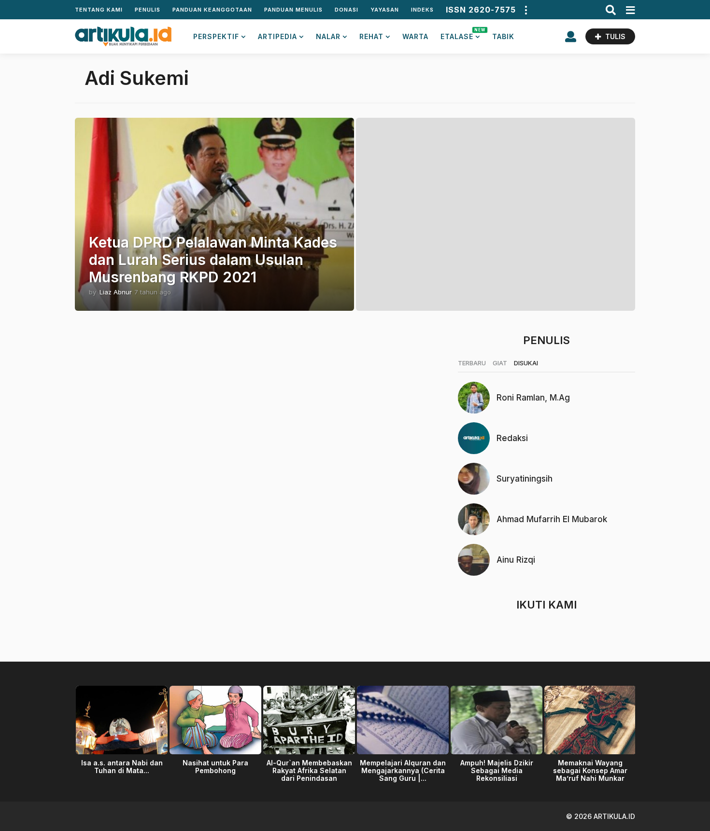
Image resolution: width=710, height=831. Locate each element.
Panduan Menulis (293, 9)
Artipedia (277, 36)
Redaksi (512, 438)
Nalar (328, 36)
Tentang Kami (99, 9)
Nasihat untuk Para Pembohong (215, 767)
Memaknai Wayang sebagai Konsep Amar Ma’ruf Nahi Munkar (590, 770)
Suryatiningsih (525, 479)
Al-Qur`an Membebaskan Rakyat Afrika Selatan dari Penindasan (309, 770)
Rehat (371, 36)
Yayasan (384, 9)
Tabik (503, 36)
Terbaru (472, 363)
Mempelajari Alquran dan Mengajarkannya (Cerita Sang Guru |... (403, 770)
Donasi (346, 9)
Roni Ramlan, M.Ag (533, 397)
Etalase (460, 34)
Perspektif (216, 36)
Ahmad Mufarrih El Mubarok (552, 519)
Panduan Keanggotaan (212, 9)
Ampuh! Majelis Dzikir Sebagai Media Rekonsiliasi (496, 770)
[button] (525, 9)
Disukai (526, 363)
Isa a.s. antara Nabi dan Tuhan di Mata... (122, 767)
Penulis (147, 9)
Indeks (422, 9)
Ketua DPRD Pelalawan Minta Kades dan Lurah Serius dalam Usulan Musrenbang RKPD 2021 (213, 260)
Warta (415, 36)
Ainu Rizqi (516, 560)
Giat (500, 363)
